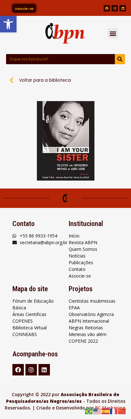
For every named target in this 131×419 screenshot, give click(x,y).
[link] (8, 24)
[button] (112, 33)
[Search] (120, 59)
